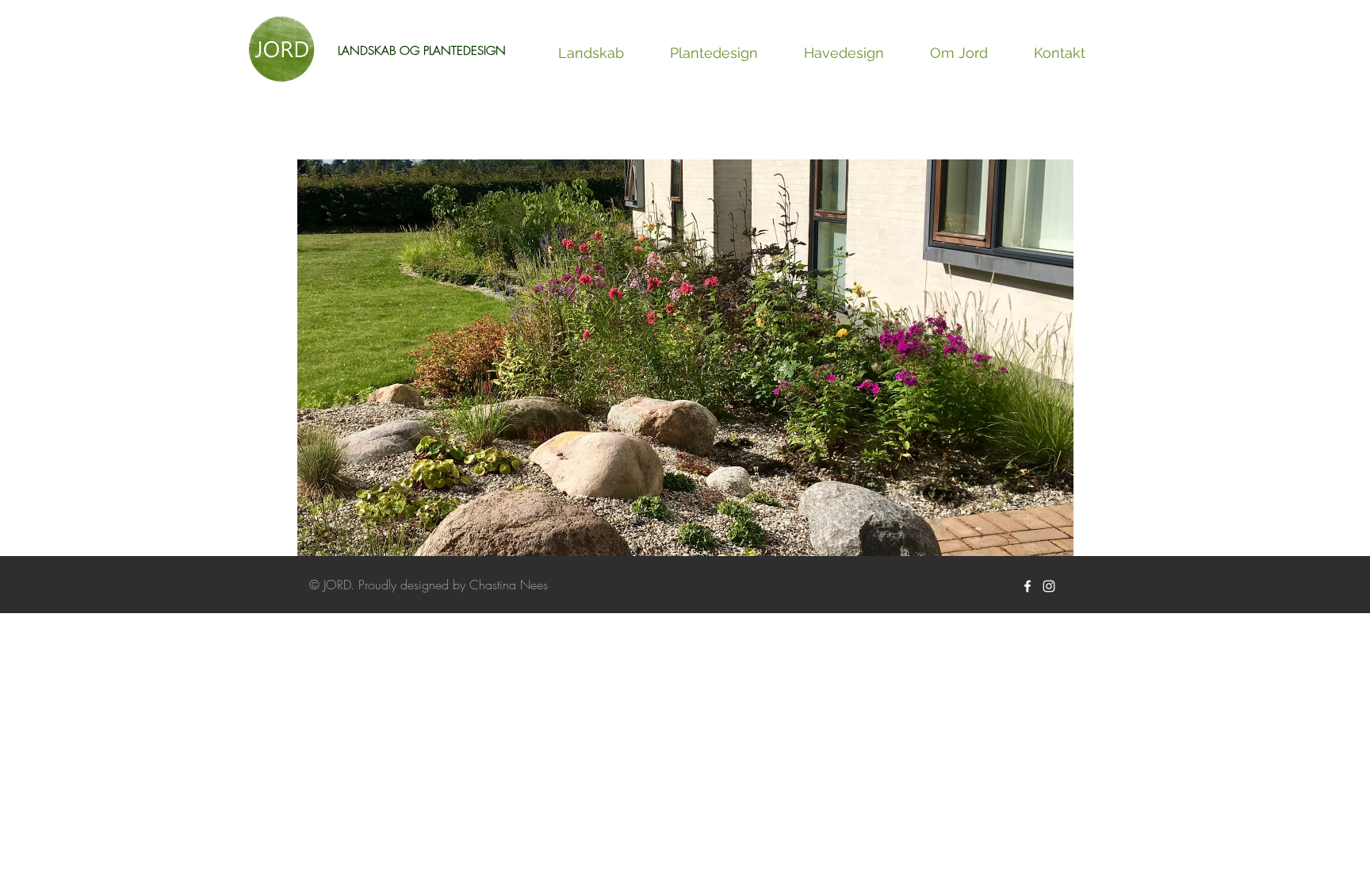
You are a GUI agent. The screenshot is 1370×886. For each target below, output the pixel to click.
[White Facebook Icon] (1027, 586)
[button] (685, 361)
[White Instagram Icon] (1049, 586)
